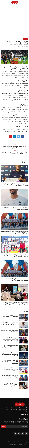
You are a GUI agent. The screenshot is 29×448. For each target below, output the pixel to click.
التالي (14, 150)
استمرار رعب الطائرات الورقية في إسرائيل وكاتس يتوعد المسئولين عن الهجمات (10, 354)
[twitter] (22, 433)
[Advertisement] (14, 22)
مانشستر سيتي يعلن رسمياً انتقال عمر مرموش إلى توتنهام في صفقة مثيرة (15, 184)
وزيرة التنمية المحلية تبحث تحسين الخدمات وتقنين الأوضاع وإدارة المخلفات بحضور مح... (14, 152)
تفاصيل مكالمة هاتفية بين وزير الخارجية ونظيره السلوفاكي (14, 147)
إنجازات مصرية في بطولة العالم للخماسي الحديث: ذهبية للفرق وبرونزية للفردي (15, 255)
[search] (2, 2)
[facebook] (26, 433)
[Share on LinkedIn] (14, 136)
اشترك (3, 426)
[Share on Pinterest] (10, 136)
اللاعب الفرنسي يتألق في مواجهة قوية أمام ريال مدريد (9, 331)
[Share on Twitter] (18, 136)
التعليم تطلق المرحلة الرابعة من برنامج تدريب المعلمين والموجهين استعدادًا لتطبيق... (10, 384)
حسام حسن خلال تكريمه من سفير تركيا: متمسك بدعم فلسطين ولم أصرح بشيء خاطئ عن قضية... (10, 339)
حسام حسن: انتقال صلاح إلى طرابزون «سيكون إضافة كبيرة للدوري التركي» (9, 346)
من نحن (25, 444)
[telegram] (15, 433)
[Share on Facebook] (22, 136)
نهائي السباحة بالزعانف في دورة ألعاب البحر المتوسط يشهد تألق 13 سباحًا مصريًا (14, 232)
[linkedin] (19, 433)
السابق (14, 144)
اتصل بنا (20, 444)
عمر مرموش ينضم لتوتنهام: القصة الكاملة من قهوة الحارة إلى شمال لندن (15, 208)
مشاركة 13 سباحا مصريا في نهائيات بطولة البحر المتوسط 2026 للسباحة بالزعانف (16, 279)
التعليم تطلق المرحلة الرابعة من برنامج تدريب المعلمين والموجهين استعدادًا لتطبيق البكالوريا (16, 303)
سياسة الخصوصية (13, 444)
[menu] (27, 2)
